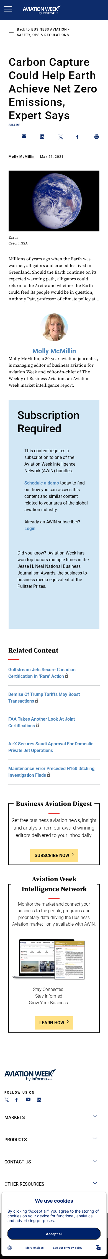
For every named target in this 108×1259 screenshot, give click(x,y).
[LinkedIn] (39, 1100)
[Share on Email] (24, 137)
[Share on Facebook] (78, 137)
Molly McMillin (22, 157)
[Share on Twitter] (60, 137)
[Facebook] (17, 1100)
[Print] (96, 137)
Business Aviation (49, 29)
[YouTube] (28, 1100)
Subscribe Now (52, 855)
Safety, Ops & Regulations (43, 35)
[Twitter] (6, 1100)
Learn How (51, 1022)
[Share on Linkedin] (42, 137)
